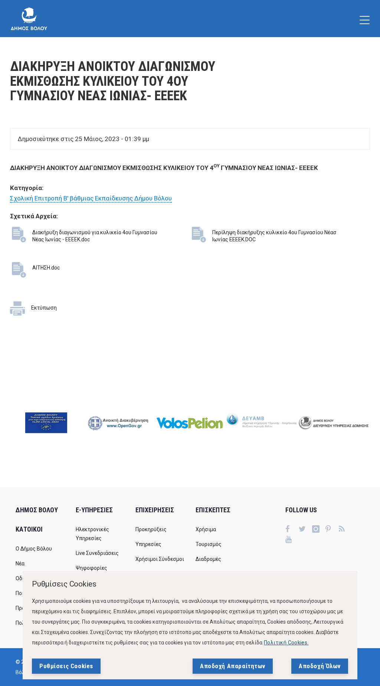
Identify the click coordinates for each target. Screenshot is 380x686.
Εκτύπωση (44, 308)
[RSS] (345, 529)
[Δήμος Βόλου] (29, 18)
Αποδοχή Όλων (320, 666)
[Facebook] (292, 529)
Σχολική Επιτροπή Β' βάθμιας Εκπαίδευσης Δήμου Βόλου (91, 198)
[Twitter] (305, 529)
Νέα (20, 563)
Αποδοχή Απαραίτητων (232, 666)
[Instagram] (318, 529)
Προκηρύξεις (151, 529)
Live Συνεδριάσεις (97, 553)
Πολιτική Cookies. (286, 643)
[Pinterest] (332, 529)
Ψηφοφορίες (91, 568)
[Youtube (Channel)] (292, 540)
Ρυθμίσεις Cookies (66, 666)
